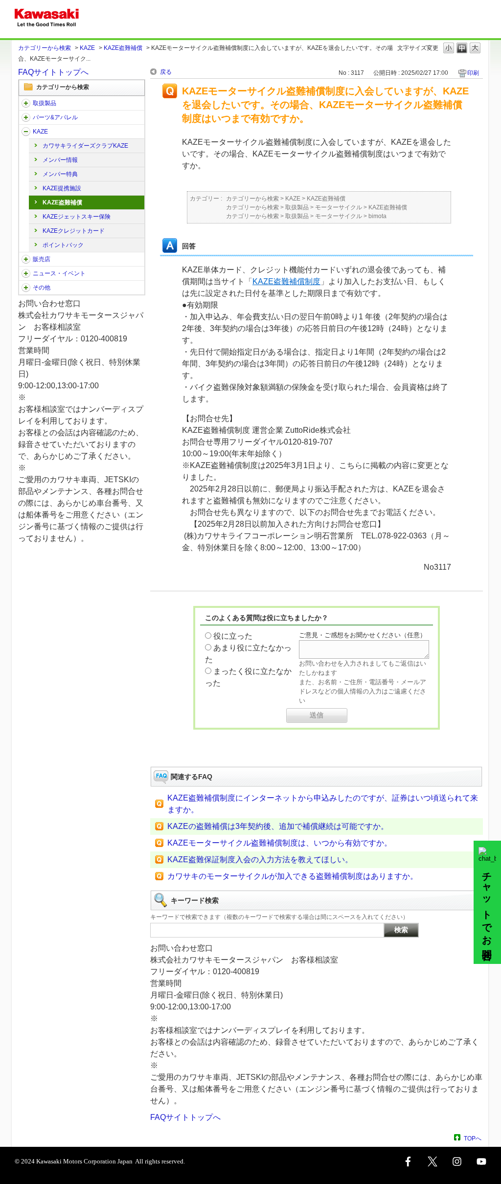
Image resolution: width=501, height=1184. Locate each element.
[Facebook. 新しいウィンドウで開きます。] (408, 1161)
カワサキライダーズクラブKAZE (85, 145)
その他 (41, 287)
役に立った (232, 636)
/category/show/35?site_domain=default (26, 287)
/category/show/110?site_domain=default (26, 131)
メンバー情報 (60, 159)
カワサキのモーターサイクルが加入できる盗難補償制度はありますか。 (292, 876)
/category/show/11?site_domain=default (26, 259)
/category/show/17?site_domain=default (26, 273)
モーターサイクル (338, 207)
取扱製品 (44, 103)
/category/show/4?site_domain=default (26, 103)
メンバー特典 (60, 174)
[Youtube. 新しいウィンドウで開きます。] (481, 1161)
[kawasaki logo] (47, 19)
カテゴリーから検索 (44, 48)
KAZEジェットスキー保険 (77, 216)
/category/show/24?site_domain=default (26, 117)
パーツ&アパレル (55, 117)
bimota (377, 216)
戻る (166, 71)
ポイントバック (63, 245)
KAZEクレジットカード (74, 230)
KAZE (87, 48)
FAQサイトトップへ (53, 72)
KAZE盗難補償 (123, 48)
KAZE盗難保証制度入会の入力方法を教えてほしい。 (260, 859)
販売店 (41, 259)
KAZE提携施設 (62, 188)
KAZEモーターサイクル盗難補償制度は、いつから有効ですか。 (279, 843)
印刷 (473, 72)
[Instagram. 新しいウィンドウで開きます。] (457, 1161)
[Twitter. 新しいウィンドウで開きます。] (432, 1161)
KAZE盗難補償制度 (286, 281)
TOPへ (472, 1138)
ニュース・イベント (59, 273)
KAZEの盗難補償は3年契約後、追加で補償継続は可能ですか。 (277, 826)
